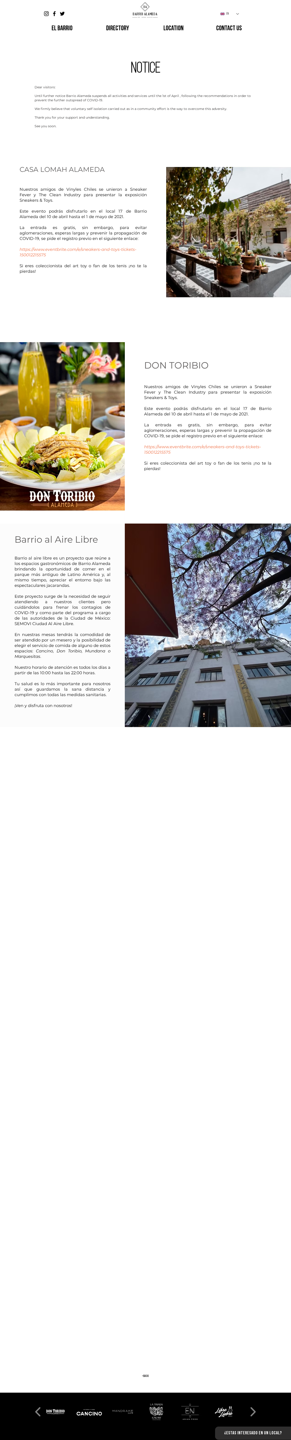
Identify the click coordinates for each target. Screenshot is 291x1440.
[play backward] (38, 1412)
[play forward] (253, 1412)
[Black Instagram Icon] (46, 13)
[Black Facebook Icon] (54, 13)
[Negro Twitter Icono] (62, 13)
